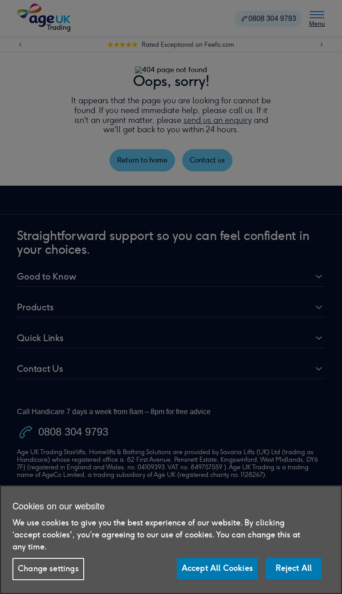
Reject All (294, 568)
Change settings (48, 569)
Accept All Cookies (217, 568)
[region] (171, 539)
